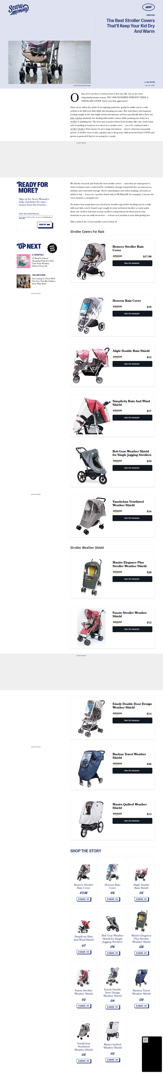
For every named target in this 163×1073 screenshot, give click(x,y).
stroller (73, 121)
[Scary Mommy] (18, 9)
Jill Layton (150, 82)
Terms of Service (47, 217)
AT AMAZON (81, 899)
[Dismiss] (159, 1038)
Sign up (42, 224)
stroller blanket (77, 129)
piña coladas (76, 118)
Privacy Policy (22, 218)
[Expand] (144, 1038)
